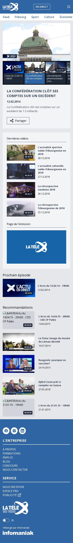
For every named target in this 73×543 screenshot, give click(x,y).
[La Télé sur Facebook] (6, 431)
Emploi (8, 457)
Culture (49, 17)
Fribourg (20, 17)
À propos (9, 449)
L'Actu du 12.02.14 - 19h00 (53, 285)
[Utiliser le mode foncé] (12, 520)
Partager (20, 121)
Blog (6, 461)
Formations (12, 453)
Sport (35, 17)
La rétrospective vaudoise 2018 (48, 188)
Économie (66, 17)
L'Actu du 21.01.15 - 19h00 (54, 405)
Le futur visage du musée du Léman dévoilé (54, 340)
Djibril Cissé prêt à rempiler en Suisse (50, 383)
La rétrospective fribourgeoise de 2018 (51, 206)
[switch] (6, 520)
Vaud (6, 17)
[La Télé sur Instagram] (14, 431)
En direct (42, 6)
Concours (10, 465)
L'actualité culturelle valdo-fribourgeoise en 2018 (52, 169)
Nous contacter (15, 470)
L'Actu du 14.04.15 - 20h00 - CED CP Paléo (54, 318)
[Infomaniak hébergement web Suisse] (36, 533)
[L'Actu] (36, 247)
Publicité (10, 495)
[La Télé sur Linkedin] (22, 431)
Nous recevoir (13, 487)
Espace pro (11, 491)
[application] (36, 42)
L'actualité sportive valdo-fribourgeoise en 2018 (52, 151)
